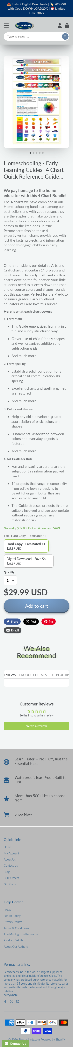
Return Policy (12, 915)
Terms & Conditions (16, 928)
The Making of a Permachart (22, 934)
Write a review (36, 726)
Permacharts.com (29, 1039)
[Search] (65, 36)
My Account (11, 853)
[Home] (24, 25)
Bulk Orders (11, 878)
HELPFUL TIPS (60, 675)
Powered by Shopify (53, 1039)
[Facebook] (5, 1001)
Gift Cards (10, 884)
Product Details (13, 940)
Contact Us (11, 865)
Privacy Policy (13, 922)
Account (59, 25)
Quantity (9, 572)
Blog (7, 871)
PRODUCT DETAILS (33, 675)
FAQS (7, 909)
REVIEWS (9, 675)
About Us (10, 859)
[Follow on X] (11, 1001)
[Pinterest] (17, 1001)
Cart (67, 25)
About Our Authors (16, 946)
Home (7, 847)
